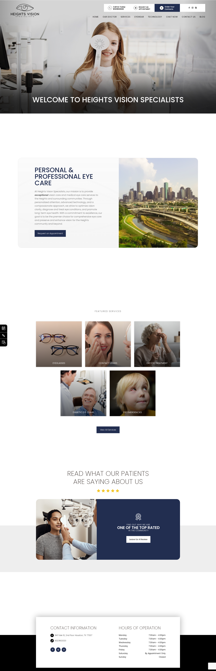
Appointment (144, 9)
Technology (155, 16)
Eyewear (139, 16)
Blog (202, 16)
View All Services (108, 429)
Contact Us (189, 16)
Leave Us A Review (138, 539)
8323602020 (118, 9)
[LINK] (59, 322)
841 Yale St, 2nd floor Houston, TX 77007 (73, 635)
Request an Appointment (50, 233)
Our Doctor (110, 16)
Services (125, 16)
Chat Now (172, 16)
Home (96, 16)
